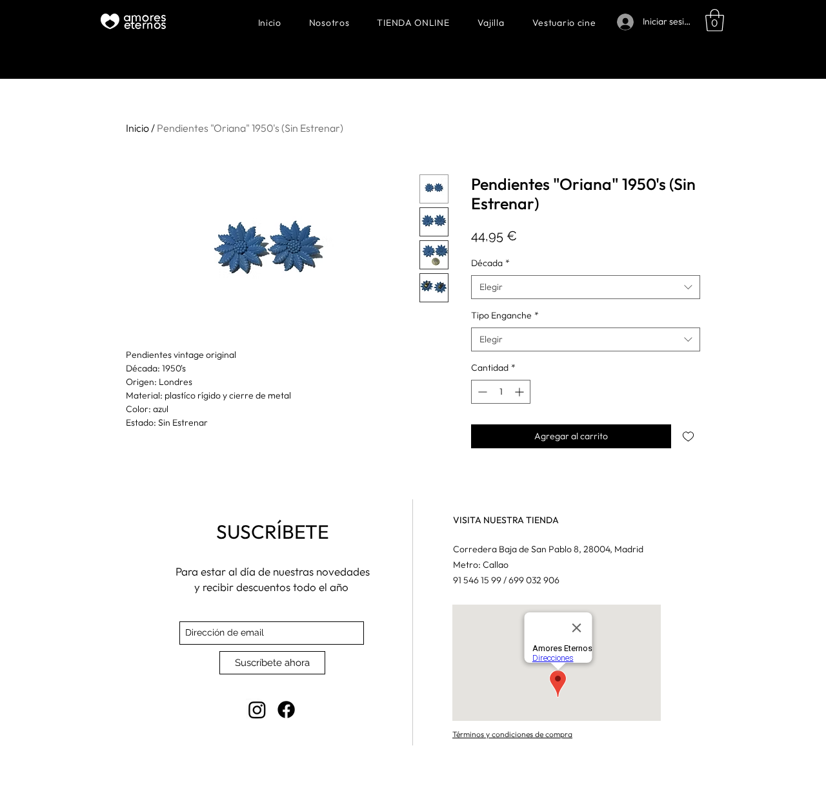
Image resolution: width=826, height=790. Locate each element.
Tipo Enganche (505, 315)
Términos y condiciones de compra (512, 734)
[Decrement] (481, 391)
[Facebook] (286, 709)
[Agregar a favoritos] (688, 436)
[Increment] (520, 391)
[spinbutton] (500, 391)
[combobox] (585, 287)
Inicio (137, 127)
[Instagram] (257, 709)
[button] (714, 20)
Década (490, 263)
